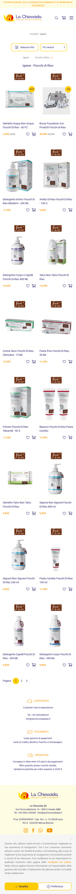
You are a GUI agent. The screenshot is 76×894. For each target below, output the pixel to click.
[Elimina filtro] (52, 57)
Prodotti (34, 34)
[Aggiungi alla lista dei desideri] (27, 134)
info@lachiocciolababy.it (38, 719)
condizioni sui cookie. (59, 862)
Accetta (23, 886)
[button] (71, 18)
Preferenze (56, 886)
